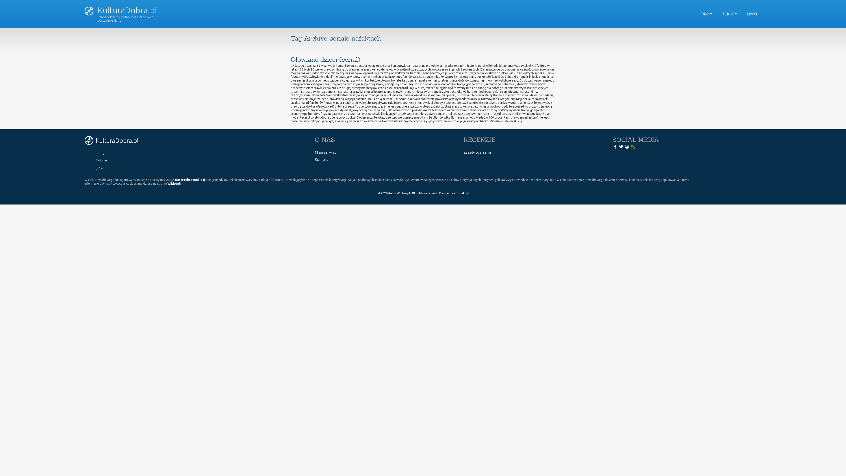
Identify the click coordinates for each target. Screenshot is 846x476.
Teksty (729, 13)
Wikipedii (174, 183)
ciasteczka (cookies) (190, 180)
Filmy (706, 13)
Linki (752, 13)
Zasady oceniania (477, 152)
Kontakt (321, 159)
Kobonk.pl (461, 193)
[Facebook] (615, 146)
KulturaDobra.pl (126, 10)
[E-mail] (627, 146)
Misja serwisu (325, 152)
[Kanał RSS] (633, 146)
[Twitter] (621, 146)
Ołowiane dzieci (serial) (325, 59)
